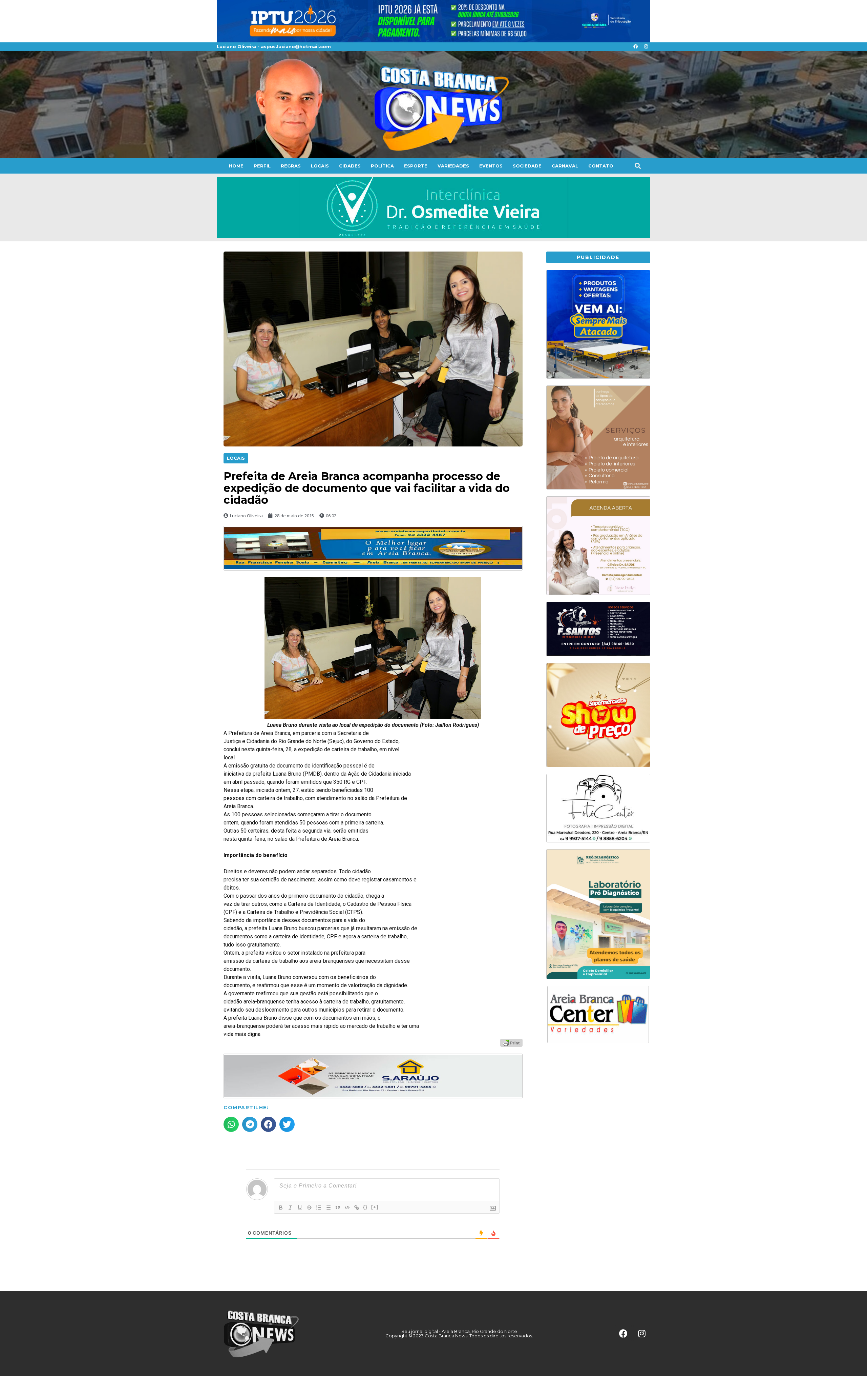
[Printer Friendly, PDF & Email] (511, 1042)
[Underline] (299, 1207)
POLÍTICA (382, 165)
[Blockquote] (337, 1207)
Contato (600, 165)
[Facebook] (635, 46)
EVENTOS (491, 165)
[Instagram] (645, 46)
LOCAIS (320, 165)
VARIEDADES (453, 165)
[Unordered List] (328, 1207)
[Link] (356, 1207)
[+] (375, 1207)
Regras (291, 165)
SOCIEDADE (527, 165)
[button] (637, 165)
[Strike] (309, 1207)
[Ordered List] (318, 1207)
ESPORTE (415, 165)
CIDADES (350, 165)
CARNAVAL (565, 165)
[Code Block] (347, 1207)
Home (236, 165)
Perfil (262, 165)
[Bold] (281, 1207)
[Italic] (290, 1207)
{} (365, 1207)
